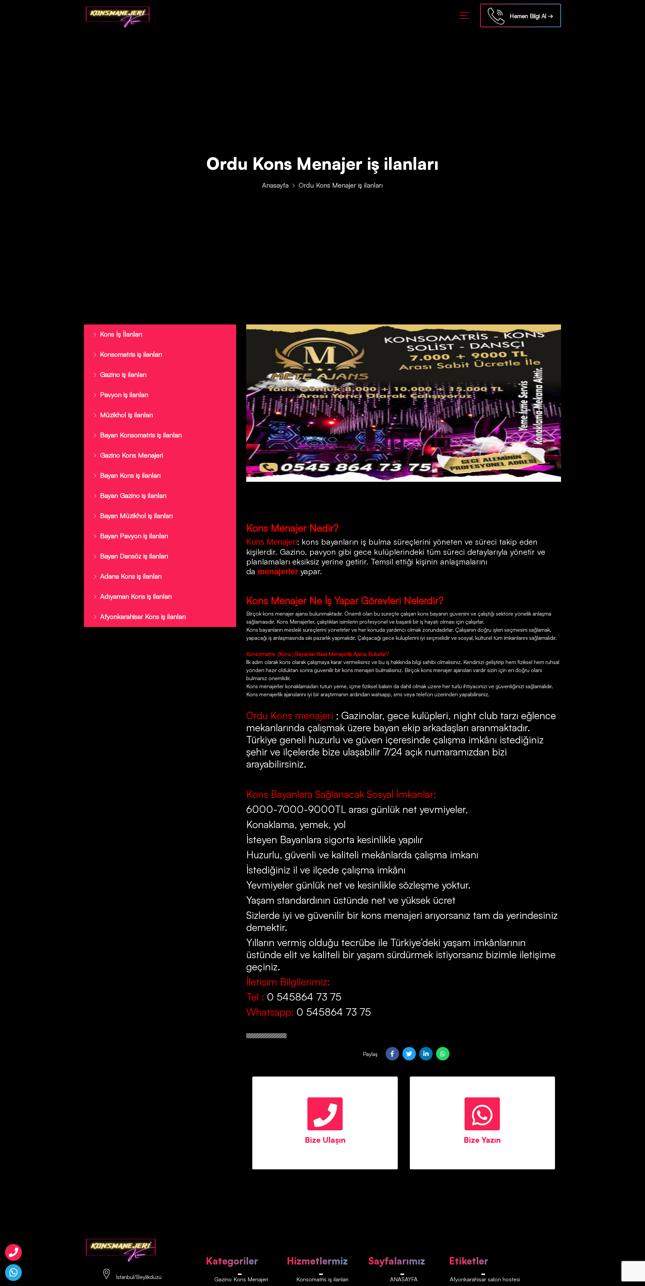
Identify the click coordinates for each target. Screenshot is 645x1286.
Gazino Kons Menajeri (129, 448)
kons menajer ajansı (284, 613)
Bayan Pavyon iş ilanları (131, 525)
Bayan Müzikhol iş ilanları (133, 506)
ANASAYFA (404, 1279)
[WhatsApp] (13, 1272)
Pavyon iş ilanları (122, 391)
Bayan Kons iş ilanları (127, 467)
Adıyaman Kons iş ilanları (132, 582)
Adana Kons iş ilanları (128, 563)
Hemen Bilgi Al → (529, 16)
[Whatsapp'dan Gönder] (442, 1053)
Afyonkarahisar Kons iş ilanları (139, 602)
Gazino (292, 552)
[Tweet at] (409, 1053)
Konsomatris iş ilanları (129, 352)
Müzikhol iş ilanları (124, 410)
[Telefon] (13, 1252)
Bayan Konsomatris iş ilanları (137, 429)
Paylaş (370, 1054)
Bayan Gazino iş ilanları (130, 487)
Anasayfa (275, 185)
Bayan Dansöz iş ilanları (131, 544)
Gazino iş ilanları (121, 372)
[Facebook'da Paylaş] (392, 1053)
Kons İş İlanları (119, 333)
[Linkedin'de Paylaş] (426, 1053)
